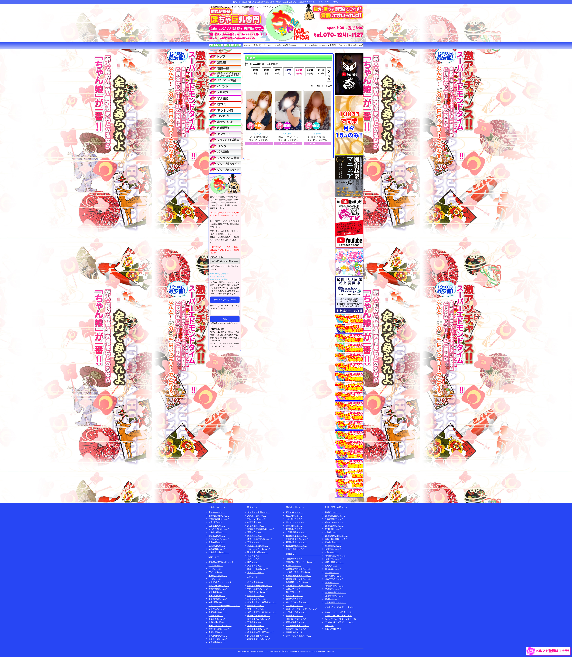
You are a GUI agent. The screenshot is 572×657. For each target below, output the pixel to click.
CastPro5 (329, 651)
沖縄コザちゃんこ (333, 589)
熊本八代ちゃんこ (333, 575)
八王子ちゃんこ (254, 565)
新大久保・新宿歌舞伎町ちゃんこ (224, 605)
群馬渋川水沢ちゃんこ (219, 622)
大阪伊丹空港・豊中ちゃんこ (299, 572)
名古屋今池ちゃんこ (256, 582)
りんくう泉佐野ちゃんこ (297, 602)
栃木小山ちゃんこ (217, 595)
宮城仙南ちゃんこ (217, 512)
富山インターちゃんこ (296, 522)
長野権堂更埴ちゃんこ (296, 535)
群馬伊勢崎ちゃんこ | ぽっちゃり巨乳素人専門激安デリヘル (272, 651)
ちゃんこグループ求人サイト (338, 615)
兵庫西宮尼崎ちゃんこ (296, 628)
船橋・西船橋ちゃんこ (257, 569)
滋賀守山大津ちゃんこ (296, 618)
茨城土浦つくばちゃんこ (220, 625)
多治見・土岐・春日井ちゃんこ (261, 602)
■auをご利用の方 (217, 276)
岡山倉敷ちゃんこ (333, 569)
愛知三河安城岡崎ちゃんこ (259, 585)
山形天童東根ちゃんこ (219, 515)
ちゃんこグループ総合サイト (338, 612)
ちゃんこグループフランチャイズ (340, 618)
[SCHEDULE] (225, 62)
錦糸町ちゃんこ (216, 615)
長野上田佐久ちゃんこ (296, 545)
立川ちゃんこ (215, 568)
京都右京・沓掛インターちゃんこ (301, 608)
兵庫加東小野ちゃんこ (296, 622)
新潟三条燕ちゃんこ (295, 549)
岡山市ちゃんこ (332, 582)
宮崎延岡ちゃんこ (333, 599)
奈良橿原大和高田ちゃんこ (298, 568)
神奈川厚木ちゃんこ (218, 602)
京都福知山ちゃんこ (295, 632)
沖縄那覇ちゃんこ (333, 545)
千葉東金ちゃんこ (217, 618)
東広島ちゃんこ (332, 572)
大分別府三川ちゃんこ (335, 602)
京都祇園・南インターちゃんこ (300, 562)
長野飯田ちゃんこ (294, 528)
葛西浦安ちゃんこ (255, 532)
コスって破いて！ (333, 628)
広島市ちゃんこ (332, 552)
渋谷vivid (329, 625)
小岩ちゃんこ (253, 555)
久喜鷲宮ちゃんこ (255, 522)
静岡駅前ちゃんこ (255, 605)
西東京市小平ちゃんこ (257, 552)
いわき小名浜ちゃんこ (219, 528)
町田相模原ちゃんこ (218, 598)
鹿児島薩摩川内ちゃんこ (336, 535)
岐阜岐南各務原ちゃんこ (258, 615)
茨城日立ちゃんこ (255, 572)
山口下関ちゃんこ (333, 559)
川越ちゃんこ (215, 578)
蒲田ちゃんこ (253, 562)
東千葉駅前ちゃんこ (218, 575)
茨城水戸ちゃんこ (217, 572)
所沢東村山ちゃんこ (256, 515)
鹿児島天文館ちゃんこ (335, 515)
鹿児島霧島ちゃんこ (334, 525)
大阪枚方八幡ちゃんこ (296, 612)
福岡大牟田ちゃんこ (334, 585)
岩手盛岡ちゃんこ (217, 542)
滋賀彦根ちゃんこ (294, 558)
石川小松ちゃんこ (294, 512)
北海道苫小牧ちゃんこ (219, 552)
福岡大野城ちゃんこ (334, 562)
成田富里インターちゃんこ (221, 582)
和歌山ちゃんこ (293, 565)
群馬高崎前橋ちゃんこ (219, 585)
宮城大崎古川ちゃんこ (219, 518)
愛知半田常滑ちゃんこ (257, 628)
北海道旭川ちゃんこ (218, 532)
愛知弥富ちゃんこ (255, 595)
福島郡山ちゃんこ (217, 545)
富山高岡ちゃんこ (294, 515)
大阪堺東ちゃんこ (294, 598)
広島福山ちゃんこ (333, 532)
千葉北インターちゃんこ (258, 549)
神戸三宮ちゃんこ (294, 592)
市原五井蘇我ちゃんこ (257, 545)
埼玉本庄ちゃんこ (217, 608)
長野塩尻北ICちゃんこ (296, 542)
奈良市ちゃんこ (293, 588)
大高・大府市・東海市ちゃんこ (261, 612)
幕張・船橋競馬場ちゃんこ (259, 539)
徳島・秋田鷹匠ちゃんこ (336, 539)
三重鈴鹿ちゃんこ (255, 625)
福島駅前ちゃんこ (217, 549)
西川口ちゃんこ (216, 565)
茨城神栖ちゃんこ (255, 525)
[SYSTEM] (225, 74)
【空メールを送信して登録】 (225, 299)
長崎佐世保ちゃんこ (334, 518)
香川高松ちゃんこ (333, 528)
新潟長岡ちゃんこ (294, 525)
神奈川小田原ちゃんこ (219, 628)
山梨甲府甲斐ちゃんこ (296, 532)
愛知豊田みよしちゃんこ (258, 618)
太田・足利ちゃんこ (256, 518)
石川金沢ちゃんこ (294, 518)
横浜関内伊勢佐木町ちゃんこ (222, 562)
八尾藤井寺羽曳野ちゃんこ (298, 585)
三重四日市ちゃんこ (256, 598)
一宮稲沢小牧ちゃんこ (257, 592)
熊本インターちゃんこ (335, 522)
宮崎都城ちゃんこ (333, 542)
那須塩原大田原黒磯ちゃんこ (260, 528)
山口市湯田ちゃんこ (334, 595)
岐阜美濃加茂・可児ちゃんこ (260, 632)
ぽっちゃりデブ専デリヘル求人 (339, 622)
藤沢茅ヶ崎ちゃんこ (218, 638)
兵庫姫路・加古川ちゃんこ (298, 582)
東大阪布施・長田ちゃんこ (298, 578)
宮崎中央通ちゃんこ (334, 579)
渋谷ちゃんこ (253, 559)
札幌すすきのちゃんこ (219, 539)
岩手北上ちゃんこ (217, 535)
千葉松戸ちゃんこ (217, 632)
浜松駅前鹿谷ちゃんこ (257, 635)
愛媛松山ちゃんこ (333, 512)
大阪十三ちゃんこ (294, 605)
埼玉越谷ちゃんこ (217, 642)
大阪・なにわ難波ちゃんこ (298, 635)
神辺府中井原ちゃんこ (335, 592)
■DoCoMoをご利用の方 (219, 273)
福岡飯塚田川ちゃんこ (335, 555)
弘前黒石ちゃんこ (217, 525)
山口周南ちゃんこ (333, 549)
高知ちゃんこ (331, 565)
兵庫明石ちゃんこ (294, 595)
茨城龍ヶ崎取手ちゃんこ (258, 512)
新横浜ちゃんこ (254, 535)
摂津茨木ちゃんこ (294, 615)
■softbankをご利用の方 (219, 279)
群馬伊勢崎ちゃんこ (218, 635)
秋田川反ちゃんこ (217, 522)
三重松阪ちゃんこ (255, 622)
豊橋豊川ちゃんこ (255, 608)
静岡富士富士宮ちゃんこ (258, 638)
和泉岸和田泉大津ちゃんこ (298, 575)
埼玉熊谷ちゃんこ (217, 592)
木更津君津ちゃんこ (218, 612)
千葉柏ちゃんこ (254, 542)
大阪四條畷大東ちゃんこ (297, 625)
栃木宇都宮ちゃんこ (218, 588)
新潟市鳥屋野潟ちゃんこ (297, 539)
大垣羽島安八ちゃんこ (257, 588)
